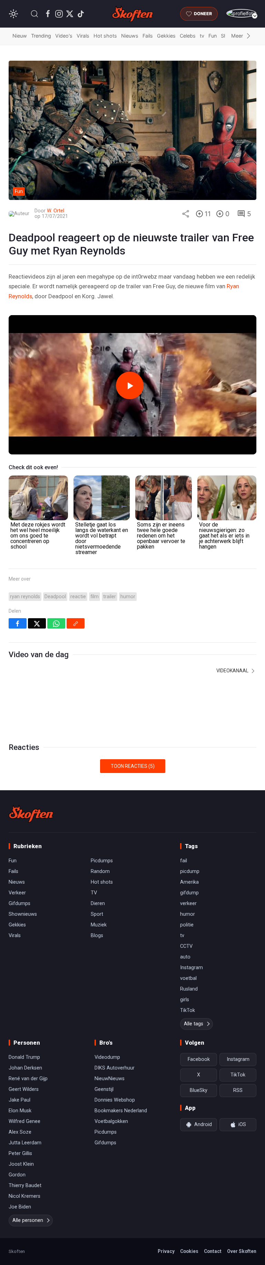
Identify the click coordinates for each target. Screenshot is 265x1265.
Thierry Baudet (25, 1185)
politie (187, 925)
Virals (83, 36)
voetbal (188, 978)
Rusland (189, 989)
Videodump (107, 1057)
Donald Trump (24, 1057)
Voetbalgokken (111, 1121)
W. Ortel (55, 211)
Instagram (191, 968)
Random (100, 871)
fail (183, 861)
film (94, 597)
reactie (78, 597)
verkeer (188, 903)
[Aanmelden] (241, 13)
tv (202, 36)
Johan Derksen (25, 1068)
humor (127, 597)
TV (94, 893)
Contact (213, 1251)
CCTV (186, 946)
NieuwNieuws (110, 1079)
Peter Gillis (20, 1153)
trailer (109, 597)
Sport (97, 914)
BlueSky (198, 1090)
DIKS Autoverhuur (115, 1068)
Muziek (99, 925)
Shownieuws (23, 914)
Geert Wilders (24, 1089)
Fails (148, 36)
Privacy (166, 1251)
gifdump (189, 893)
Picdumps (102, 861)
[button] (34, 14)
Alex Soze (20, 1132)
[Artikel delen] (185, 214)
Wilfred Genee (24, 1121)
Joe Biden (20, 1207)
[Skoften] (31, 814)
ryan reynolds (25, 597)
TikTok (187, 1010)
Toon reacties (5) (133, 766)
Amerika (189, 882)
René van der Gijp (28, 1079)
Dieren (98, 903)
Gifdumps (19, 903)
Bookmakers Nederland (121, 1111)
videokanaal (232, 670)
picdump (189, 871)
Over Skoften (241, 1251)
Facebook (199, 1059)
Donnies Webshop (115, 1100)
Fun (212, 36)
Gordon (17, 1175)
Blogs (97, 935)
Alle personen (27, 1220)
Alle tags (193, 1024)
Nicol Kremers (24, 1196)
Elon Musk (20, 1111)
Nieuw (19, 36)
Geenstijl (104, 1089)
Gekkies (166, 36)
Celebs (188, 36)
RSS (238, 1090)
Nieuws (129, 36)
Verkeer (17, 893)
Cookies (189, 1251)
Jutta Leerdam (25, 1143)
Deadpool (55, 597)
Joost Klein (21, 1164)
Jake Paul (19, 1100)
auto (185, 957)
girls (184, 1000)
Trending (41, 36)
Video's (63, 36)
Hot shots (105, 36)
